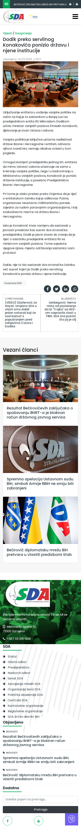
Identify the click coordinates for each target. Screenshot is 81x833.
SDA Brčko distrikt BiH (23, 717)
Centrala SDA (18, 700)
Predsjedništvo (18, 667)
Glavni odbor (17, 662)
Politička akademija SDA (25, 695)
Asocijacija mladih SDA (24, 684)
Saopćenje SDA (13, 283)
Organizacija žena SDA (24, 689)
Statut (12, 656)
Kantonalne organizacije (25, 706)
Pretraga (40, 809)
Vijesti (8, 33)
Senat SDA (15, 678)
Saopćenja (23, 33)
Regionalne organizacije (25, 711)
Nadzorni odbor (19, 673)
